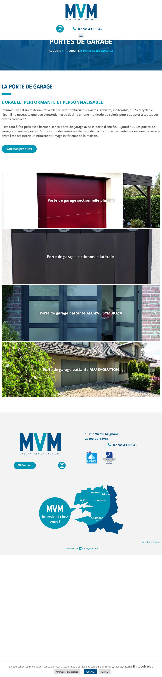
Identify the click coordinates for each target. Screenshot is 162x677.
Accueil (55, 51)
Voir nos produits (19, 149)
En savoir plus (143, 666)
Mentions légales (151, 541)
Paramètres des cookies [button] (67, 671)
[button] (81, 35)
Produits (72, 51)
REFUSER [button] (105, 671)
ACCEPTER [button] (90, 671)
